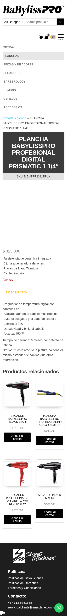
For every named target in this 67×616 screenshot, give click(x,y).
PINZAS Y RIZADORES (18, 64)
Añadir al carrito (17, 437)
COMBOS (9, 90)
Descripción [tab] (16, 292)
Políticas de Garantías (23, 583)
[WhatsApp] (59, 608)
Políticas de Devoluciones (25, 578)
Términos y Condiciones (24, 588)
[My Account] (41, 37)
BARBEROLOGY (14, 81)
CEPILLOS (10, 98)
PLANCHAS (11, 55)
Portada (8, 118)
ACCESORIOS (12, 107)
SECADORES (12, 73)
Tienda (8, 47)
